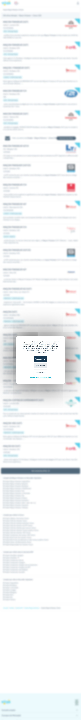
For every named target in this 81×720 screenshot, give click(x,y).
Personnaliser (40, 372)
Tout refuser (40, 366)
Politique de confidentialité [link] (40, 378)
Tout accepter (40, 359)
